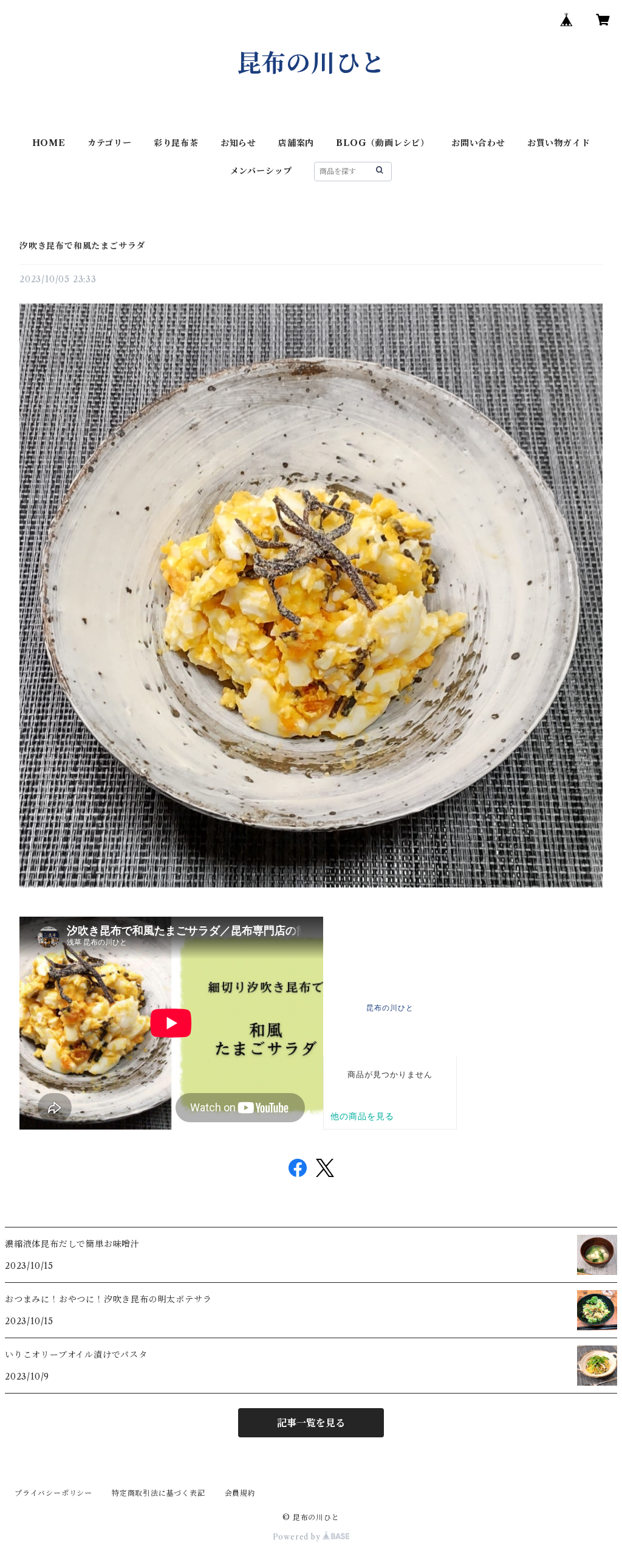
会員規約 (240, 1493)
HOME (49, 142)
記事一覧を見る (311, 1423)
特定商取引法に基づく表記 (158, 1493)
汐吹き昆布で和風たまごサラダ (82, 245)
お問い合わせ (478, 142)
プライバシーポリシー (53, 1493)
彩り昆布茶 (176, 142)
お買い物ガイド (558, 142)
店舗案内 (296, 142)
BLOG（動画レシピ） (382, 142)
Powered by (298, 1536)
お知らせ (238, 142)
